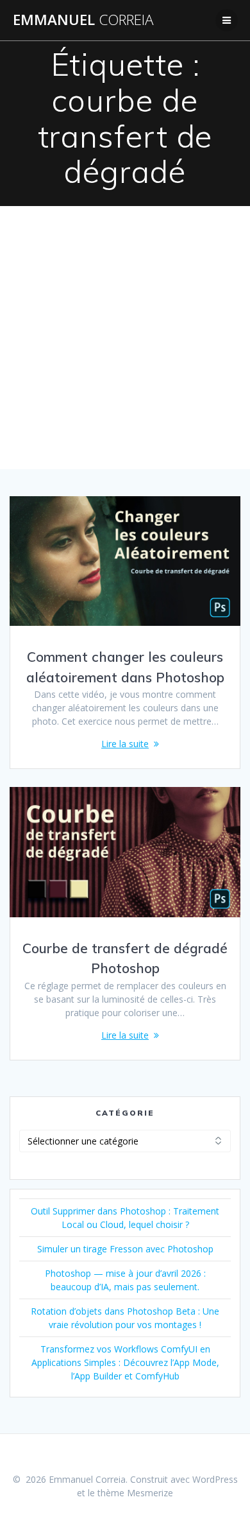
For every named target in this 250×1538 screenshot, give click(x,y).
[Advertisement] (125, 337)
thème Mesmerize (135, 1493)
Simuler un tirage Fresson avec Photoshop (125, 1249)
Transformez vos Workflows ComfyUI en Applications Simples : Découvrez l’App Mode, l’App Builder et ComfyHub (125, 1362)
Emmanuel (83, 20)
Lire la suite (125, 744)
